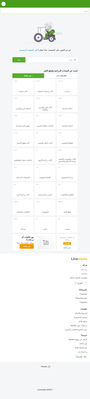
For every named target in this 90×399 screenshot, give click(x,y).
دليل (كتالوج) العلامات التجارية (76, 330)
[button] (3, 4)
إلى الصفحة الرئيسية (28, 50)
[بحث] (3, 11)
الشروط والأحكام (81, 313)
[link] (67, 242)
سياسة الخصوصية (80, 317)
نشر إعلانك (26, 246)
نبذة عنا (84, 269)
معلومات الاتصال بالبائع (78, 278)
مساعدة (84, 274)
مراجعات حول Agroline (78, 325)
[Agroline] (75, 4)
